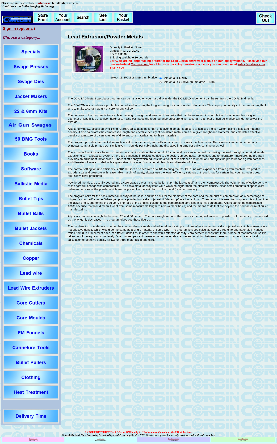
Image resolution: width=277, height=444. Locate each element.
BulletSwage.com (173, 439)
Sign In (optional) (19, 28)
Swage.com (100, 439)
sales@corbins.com (251, 64)
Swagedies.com (243, 439)
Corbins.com (43, 2)
